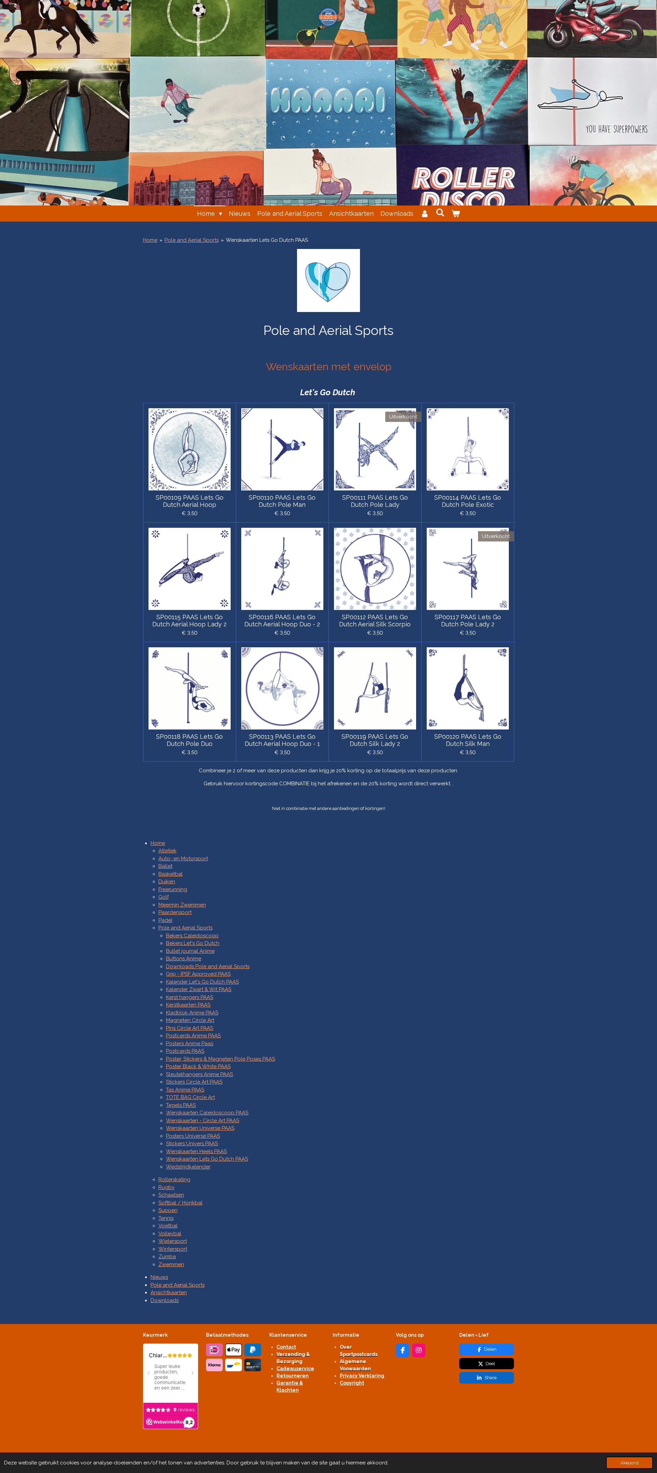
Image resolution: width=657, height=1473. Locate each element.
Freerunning (172, 889)
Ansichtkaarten (169, 1292)
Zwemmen (171, 1264)
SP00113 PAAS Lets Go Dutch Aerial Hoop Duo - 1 (282, 740)
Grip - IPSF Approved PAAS (198, 974)
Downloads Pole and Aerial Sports (207, 966)
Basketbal (170, 874)
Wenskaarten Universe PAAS (200, 1128)
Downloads (165, 1300)
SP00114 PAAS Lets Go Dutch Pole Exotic (467, 501)
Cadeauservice (295, 1368)
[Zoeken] (440, 212)
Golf (163, 897)
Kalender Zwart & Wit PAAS (198, 989)
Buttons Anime (183, 959)
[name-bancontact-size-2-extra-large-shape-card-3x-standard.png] (233, 1365)
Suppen (168, 1210)
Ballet (165, 866)
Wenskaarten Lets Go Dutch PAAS (267, 240)
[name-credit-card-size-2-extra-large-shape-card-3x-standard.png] (252, 1365)
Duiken (166, 881)
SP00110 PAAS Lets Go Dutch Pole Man (282, 501)
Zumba (167, 1256)
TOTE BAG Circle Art (190, 1097)
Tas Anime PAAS (185, 1090)
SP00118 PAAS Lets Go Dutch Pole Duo (189, 740)
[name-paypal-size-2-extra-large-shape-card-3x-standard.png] (252, 1350)
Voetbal (168, 1226)
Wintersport (172, 1249)
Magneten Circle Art (190, 1020)
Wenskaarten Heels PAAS (196, 1151)
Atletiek (167, 851)
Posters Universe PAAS (193, 1136)
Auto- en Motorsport (183, 859)
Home (150, 240)
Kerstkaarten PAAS (188, 1005)
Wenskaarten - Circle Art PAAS (202, 1121)
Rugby (166, 1187)
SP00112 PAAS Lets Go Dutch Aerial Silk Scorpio (375, 620)
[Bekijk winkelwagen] (455, 213)
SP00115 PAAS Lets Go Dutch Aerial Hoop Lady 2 (189, 620)
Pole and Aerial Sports (192, 240)
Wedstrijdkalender (188, 1167)
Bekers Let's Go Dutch (192, 943)
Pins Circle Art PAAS (189, 1028)
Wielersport (172, 1241)
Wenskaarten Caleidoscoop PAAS (207, 1113)
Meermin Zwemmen (182, 905)
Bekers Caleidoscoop (192, 936)
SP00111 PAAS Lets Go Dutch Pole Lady (375, 501)
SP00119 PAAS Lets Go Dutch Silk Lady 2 (375, 740)
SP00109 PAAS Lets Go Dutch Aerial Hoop (189, 501)
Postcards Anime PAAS (193, 1036)
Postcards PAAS (185, 1051)
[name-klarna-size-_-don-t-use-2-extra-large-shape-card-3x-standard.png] (214, 1365)
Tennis (165, 1218)
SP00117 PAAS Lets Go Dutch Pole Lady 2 (468, 620)
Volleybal (169, 1234)
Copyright (352, 1383)
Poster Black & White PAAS (198, 1066)
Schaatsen (171, 1195)
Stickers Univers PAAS (192, 1143)
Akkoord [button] (629, 1462)
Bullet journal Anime (190, 951)
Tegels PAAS (181, 1105)
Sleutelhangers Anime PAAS (199, 1074)
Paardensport (175, 912)
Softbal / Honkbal (180, 1203)
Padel (165, 920)
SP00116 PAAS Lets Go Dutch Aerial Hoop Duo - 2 (282, 620)
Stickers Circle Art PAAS (194, 1082)
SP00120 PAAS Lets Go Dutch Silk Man (467, 740)
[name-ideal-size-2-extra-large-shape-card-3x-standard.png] (214, 1350)
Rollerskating (174, 1179)
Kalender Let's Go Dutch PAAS (202, 982)
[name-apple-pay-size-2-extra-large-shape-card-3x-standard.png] (233, 1350)
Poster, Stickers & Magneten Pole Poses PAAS (220, 1059)
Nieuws (159, 1277)
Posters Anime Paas (189, 1043)
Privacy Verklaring (362, 1375)
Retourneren (292, 1375)
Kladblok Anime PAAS (192, 1013)
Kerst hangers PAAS (189, 997)
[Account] (424, 213)
